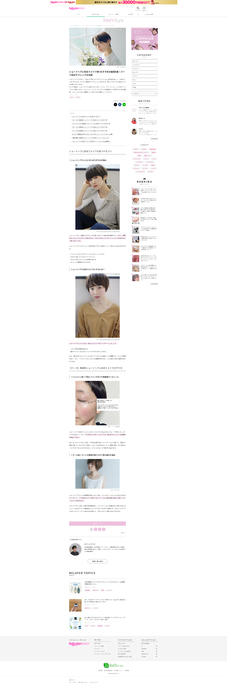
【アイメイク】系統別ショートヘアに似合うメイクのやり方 (91, 123)
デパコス (145, 168)
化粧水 (152, 165)
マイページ (97, 648)
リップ (154, 159)
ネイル (134, 80)
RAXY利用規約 (122, 654)
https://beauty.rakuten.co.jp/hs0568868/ (110, 231)
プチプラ (137, 165)
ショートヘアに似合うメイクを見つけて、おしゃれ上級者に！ (91, 141)
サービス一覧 (72, 682)
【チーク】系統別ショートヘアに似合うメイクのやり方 (89, 127)
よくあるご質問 (149, 14)
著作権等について (118, 670)
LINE (142, 651)
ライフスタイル (140, 171)
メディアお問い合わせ (123, 646)
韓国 (139, 155)
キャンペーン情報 (113, 14)
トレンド (146, 159)
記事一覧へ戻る (97, 561)
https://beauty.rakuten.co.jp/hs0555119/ (110, 339)
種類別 (102, 590)
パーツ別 (145, 165)
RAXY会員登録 (145, 643)
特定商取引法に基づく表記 (125, 656)
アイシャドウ (137, 159)
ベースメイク (135, 65)
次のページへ (97, 524)
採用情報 (127, 670)
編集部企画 (87, 590)
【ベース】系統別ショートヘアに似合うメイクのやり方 (89, 120)
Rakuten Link (144, 654)
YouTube (143, 656)
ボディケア (135, 72)
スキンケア (135, 61)
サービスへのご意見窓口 (124, 651)
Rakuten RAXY (77, 8)
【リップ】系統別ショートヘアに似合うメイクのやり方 (89, 131)
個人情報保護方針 (108, 670)
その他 (134, 87)
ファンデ (153, 168)
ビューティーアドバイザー (101, 654)
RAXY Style (95, 14)
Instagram (144, 648)
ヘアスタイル (139, 162)
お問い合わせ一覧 (82, 682)
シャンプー (109, 590)
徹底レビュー (95, 590)
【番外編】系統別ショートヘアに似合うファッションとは (90, 138)
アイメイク (135, 68)
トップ (78, 14)
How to (71, 97)
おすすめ (78, 97)
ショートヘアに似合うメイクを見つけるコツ (86, 116)
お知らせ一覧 (121, 643)
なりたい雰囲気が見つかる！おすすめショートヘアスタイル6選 (92, 134)
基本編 (153, 152)
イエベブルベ (150, 162)
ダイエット (136, 168)
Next (123, 533)
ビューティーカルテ (99, 651)
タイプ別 (107, 625)
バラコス (95, 608)
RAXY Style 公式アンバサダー (141, 152)
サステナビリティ (93, 682)
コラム (134, 83)
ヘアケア (75, 94)
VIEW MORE (154, 139)
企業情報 (100, 670)
